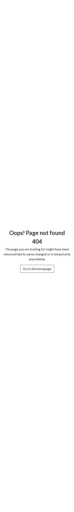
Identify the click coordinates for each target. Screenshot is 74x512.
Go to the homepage (37, 269)
